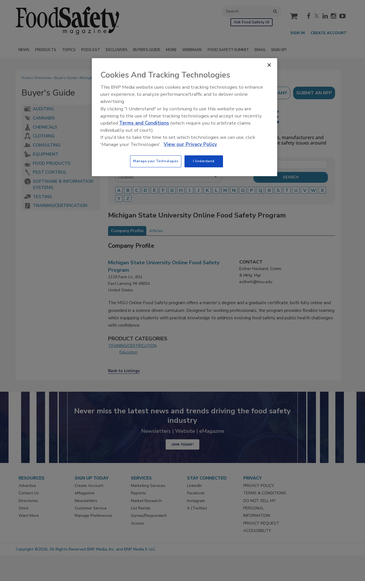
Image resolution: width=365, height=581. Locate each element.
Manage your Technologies (155, 161)
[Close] (269, 65)
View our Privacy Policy (190, 144)
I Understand (203, 161)
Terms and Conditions (144, 123)
